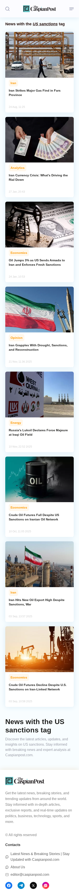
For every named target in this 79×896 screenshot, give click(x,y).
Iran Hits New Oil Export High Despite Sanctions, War (37, 602)
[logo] (39, 8)
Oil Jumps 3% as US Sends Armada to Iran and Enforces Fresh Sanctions (37, 262)
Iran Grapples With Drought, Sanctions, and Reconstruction (38, 347)
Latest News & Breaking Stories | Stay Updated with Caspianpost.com (40, 856)
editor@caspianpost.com (30, 874)
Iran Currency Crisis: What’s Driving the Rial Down (38, 177)
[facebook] (8, 885)
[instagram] (45, 885)
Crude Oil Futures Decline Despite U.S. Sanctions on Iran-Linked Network (37, 687)
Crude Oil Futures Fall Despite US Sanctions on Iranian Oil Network (34, 517)
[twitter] (33, 885)
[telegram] (21, 885)
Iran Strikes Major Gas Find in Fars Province (35, 93)
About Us (18, 867)
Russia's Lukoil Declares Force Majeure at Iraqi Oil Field (38, 432)
